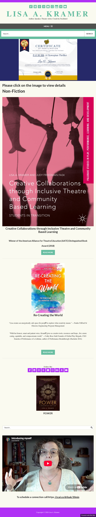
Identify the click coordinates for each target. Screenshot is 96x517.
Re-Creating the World (48, 315)
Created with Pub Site (88, 515)
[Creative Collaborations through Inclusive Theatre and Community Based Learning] (48, 225)
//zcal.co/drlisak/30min (66, 497)
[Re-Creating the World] (48, 312)
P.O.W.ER (48, 413)
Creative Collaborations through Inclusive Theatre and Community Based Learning (48, 230)
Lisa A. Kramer (48, 13)
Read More (48, 252)
